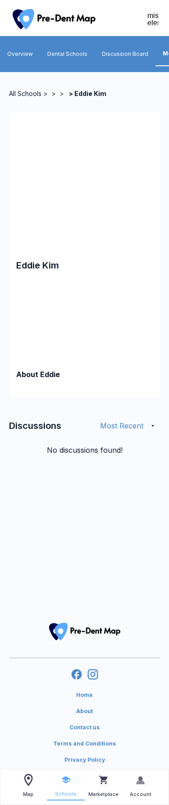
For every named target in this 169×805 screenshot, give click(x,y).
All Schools (25, 93)
